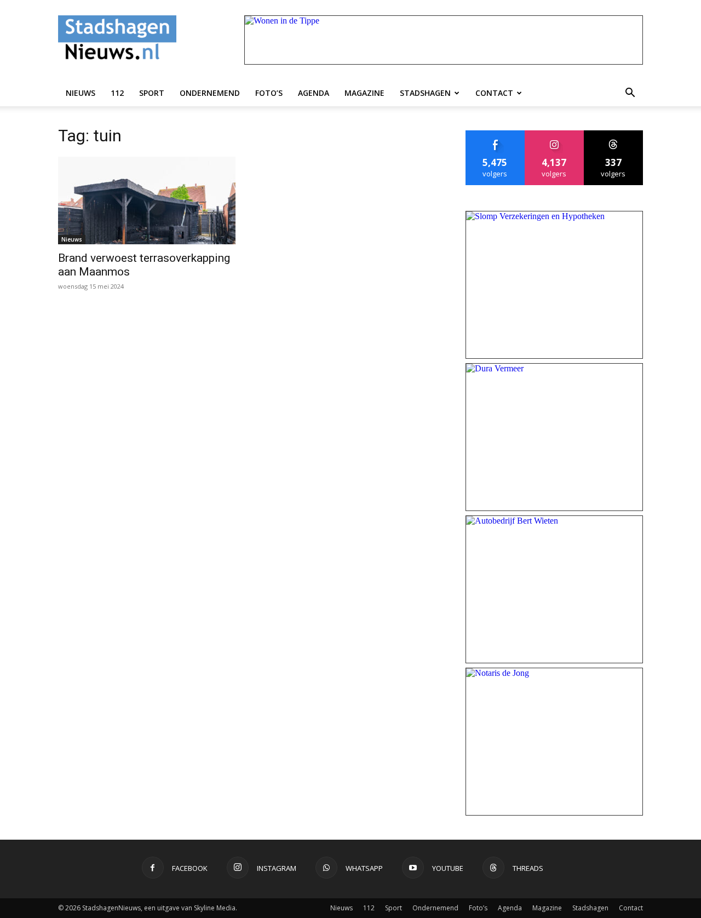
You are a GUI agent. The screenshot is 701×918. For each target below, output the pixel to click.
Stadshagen (425, 93)
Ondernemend (210, 93)
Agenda (313, 93)
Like (495, 134)
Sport (151, 93)
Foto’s (269, 93)
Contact (494, 93)
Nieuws (80, 93)
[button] (630, 93)
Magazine (364, 93)
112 (117, 93)
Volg (554, 134)
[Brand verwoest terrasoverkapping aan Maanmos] (146, 200)
